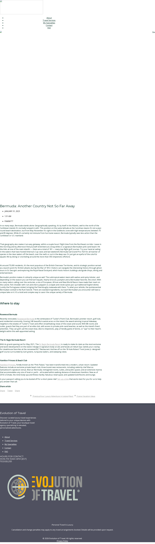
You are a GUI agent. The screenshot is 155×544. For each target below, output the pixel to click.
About (49, 18)
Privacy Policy (62, 541)
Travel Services (49, 20)
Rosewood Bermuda (25, 319)
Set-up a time (63, 379)
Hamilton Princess (7, 365)
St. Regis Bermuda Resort (50, 344)
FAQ (49, 28)
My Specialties (49, 23)
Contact (49, 25)
